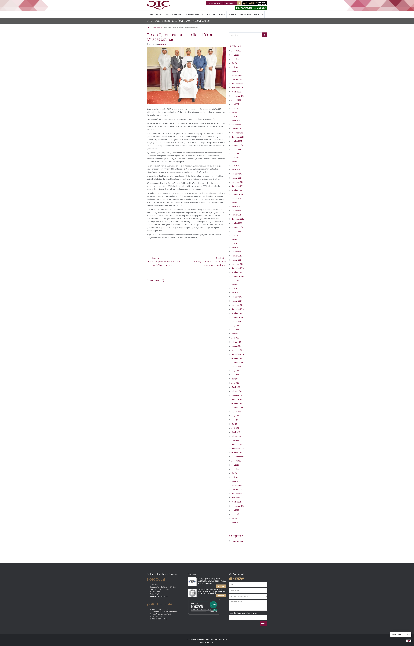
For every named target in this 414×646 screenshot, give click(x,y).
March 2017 (235, 432)
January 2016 (236, 489)
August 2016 (236, 461)
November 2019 (237, 309)
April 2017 (235, 428)
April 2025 (235, 116)
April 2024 (235, 165)
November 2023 (237, 186)
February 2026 (236, 75)
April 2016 (235, 477)
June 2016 (235, 469)
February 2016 (236, 485)
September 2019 (237, 317)
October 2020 (236, 272)
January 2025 (236, 129)
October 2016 (236, 452)
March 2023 (235, 206)
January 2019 (236, 346)
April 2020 (235, 288)
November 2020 (237, 268)
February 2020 (236, 297)
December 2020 (237, 264)
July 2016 (235, 465)
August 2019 (236, 321)
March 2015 (235, 522)
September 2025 (237, 96)
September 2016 (237, 457)
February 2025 (236, 124)
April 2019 (235, 338)
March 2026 (235, 71)
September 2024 (237, 145)
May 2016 (234, 473)
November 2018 (237, 354)
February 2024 (236, 174)
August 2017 (236, 411)
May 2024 (234, 161)
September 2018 (237, 362)
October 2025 (236, 92)
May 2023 (234, 202)
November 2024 (237, 137)
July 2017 (235, 416)
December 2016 (237, 444)
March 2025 (235, 120)
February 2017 (236, 436)
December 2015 (237, 493)
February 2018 (236, 391)
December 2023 (237, 182)
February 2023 (236, 211)
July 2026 (235, 55)
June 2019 (235, 329)
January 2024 (236, 178)
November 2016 (237, 448)
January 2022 (236, 256)
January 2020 (236, 301)
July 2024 (235, 153)
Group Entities (214, 3)
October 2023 (236, 190)
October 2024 (236, 141)
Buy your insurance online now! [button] (251, 8)
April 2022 (235, 243)
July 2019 (235, 325)
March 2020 (235, 293)
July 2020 (235, 280)
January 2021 (236, 260)
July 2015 (235, 510)
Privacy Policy (210, 642)
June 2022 (235, 235)
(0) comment (163, 44)
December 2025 (237, 83)
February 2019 (236, 342)
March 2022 (235, 247)
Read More (221, 586)
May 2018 (234, 379)
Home (152, 14)
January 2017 (236, 440)
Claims (208, 14)
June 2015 (235, 514)
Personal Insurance (173, 14)
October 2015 (236, 502)
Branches (230, 3)
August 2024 (236, 149)
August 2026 (236, 51)
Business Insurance (193, 14)
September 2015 (237, 506)
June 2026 (235, 59)
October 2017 (236, 403)
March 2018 (235, 387)
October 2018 (236, 358)
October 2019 (236, 313)
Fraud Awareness (245, 14)
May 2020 (234, 284)
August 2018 (236, 366)
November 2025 (237, 88)
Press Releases (157, 27)
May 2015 (234, 518)
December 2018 (237, 350)
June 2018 (235, 375)
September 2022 (237, 227)
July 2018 (235, 370)
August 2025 (236, 100)
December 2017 (237, 399)
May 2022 (234, 239)
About (158, 14)
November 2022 (237, 219)
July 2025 (235, 104)
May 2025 (234, 112)
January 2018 (236, 395)
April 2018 (235, 383)
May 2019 (234, 334)
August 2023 (236, 198)
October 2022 (236, 223)
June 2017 (235, 420)
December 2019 (237, 305)
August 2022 (236, 231)
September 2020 (237, 276)
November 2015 (237, 498)
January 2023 (236, 215)
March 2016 (235, 481)
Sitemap (202, 642)
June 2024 (235, 157)
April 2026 (235, 67)
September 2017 (237, 407)
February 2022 (236, 252)
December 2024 (237, 133)
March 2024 (235, 170)
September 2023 (237, 194)
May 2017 (234, 424)
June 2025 (235, 108)
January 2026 (236, 79)
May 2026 (234, 63)
